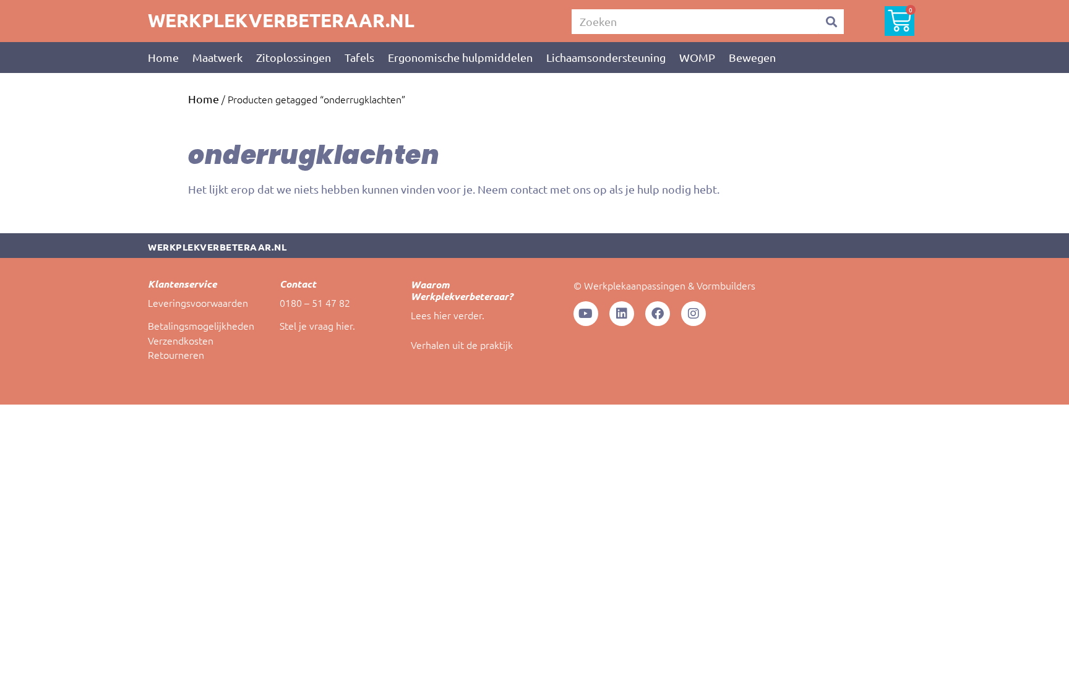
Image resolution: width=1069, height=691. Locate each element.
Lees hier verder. (447, 315)
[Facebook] (657, 313)
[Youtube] (585, 313)
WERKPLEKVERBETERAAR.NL (281, 20)
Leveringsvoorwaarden (198, 302)
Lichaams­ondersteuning (606, 57)
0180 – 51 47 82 (315, 302)
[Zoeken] (831, 21)
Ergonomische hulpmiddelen (460, 57)
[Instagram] (693, 313)
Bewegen (752, 57)
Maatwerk (217, 57)
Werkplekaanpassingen (634, 285)
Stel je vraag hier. (317, 325)
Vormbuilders (726, 285)
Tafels (359, 57)
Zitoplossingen (293, 57)
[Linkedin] (621, 313)
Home (163, 57)
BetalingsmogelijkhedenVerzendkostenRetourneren (201, 340)
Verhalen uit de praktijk (462, 344)
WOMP (697, 57)
